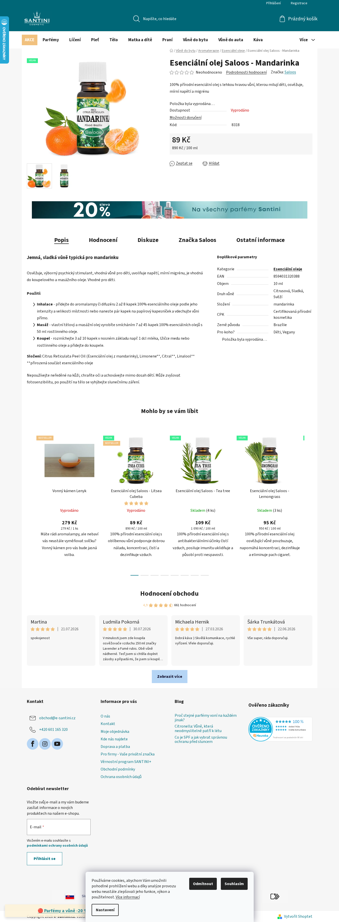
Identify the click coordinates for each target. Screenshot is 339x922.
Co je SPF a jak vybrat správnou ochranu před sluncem (201, 739)
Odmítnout (203, 884)
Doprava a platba (115, 746)
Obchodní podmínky (118, 769)
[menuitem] (29, 40)
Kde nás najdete (114, 739)
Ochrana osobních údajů (121, 777)
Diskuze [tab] (148, 240)
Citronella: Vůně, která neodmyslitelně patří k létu (198, 728)
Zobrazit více (169, 676)
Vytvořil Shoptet (298, 916)
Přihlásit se (44, 858)
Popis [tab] (61, 240)
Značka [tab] (197, 240)
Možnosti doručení (185, 117)
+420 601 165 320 (53, 729)
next (308, 504)
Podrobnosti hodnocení (246, 72)
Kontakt (108, 724)
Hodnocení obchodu (169, 593)
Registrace (299, 3)
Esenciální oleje (288, 269)
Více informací (128, 897)
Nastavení (105, 910)
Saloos (290, 72)
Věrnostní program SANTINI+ (126, 761)
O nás (105, 716)
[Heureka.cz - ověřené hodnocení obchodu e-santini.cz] (280, 729)
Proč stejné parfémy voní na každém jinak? (206, 717)
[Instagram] (45, 744)
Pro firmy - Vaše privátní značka (128, 754)
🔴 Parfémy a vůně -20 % (63, 911)
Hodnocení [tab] (103, 240)
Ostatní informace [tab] (260, 240)
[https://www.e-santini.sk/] (64, 896)
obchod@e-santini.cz (57, 718)
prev (31, 504)
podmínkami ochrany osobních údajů (57, 845)
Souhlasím (234, 884)
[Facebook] (32, 744)
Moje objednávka (115, 731)
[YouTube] (57, 744)
